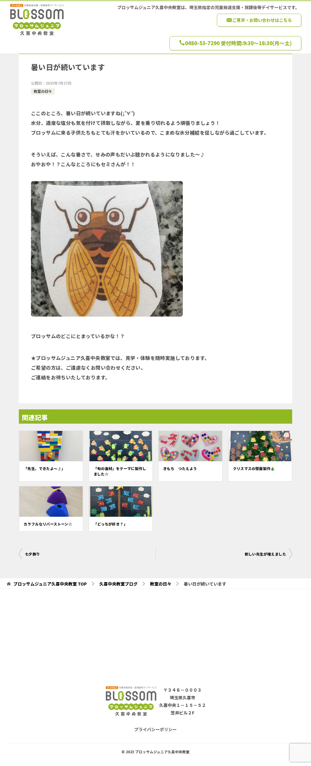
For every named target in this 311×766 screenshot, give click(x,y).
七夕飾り (32, 553)
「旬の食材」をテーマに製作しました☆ (120, 471)
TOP (50, 583)
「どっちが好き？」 (111, 523)
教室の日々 (43, 91)
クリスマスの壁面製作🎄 (254, 468)
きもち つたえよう (180, 468)
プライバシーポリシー (155, 729)
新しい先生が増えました (265, 553)
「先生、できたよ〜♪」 (44, 468)
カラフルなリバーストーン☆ (48, 523)
